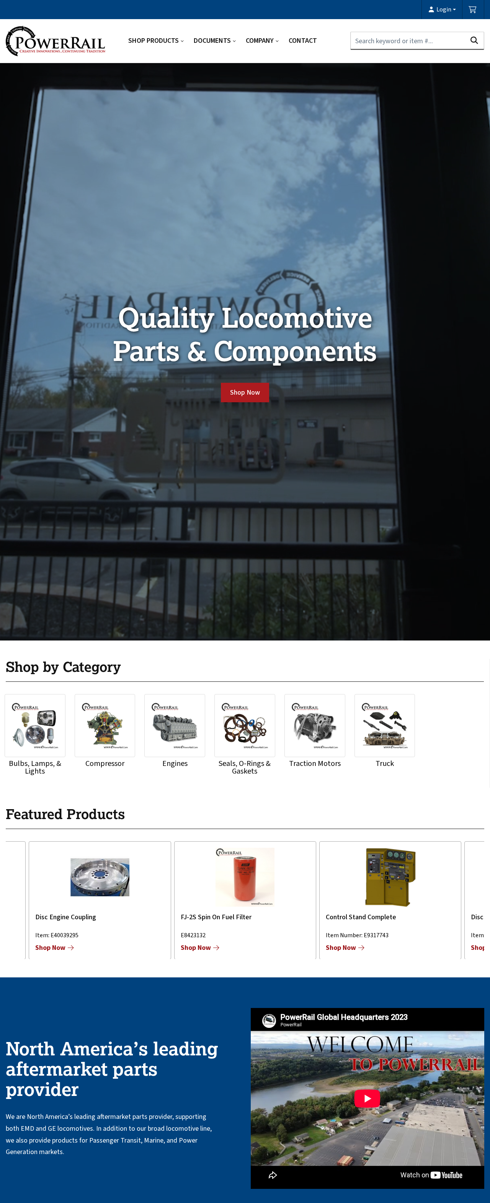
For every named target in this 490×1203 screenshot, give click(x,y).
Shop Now (245, 392)
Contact (303, 41)
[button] (442, 9)
